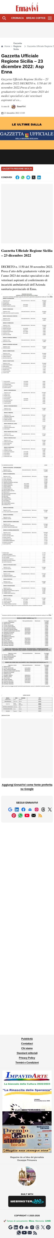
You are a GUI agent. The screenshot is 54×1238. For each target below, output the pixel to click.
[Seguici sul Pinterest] (13, 815)
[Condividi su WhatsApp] (22, 177)
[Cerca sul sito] (4, 18)
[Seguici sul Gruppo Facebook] (30, 809)
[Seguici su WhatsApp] (20, 815)
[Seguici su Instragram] (36, 809)
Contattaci (27, 1043)
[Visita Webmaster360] (27, 1201)
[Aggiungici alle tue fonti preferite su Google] (10, 809)
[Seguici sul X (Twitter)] (49, 809)
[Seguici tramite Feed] (40, 815)
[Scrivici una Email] (33, 815)
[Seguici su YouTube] (27, 815)
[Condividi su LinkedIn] (39, 177)
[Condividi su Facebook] (17, 177)
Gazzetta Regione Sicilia (17, 46)
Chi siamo (27, 1048)
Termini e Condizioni (27, 1062)
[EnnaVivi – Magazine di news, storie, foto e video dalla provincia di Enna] (27, 7)
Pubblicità (27, 1039)
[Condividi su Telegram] (28, 177)
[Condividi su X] (33, 177)
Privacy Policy (27, 1058)
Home (7, 46)
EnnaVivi (21, 106)
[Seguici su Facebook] (23, 809)
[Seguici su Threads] (43, 809)
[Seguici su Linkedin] (16, 809)
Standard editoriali (27, 1053)
